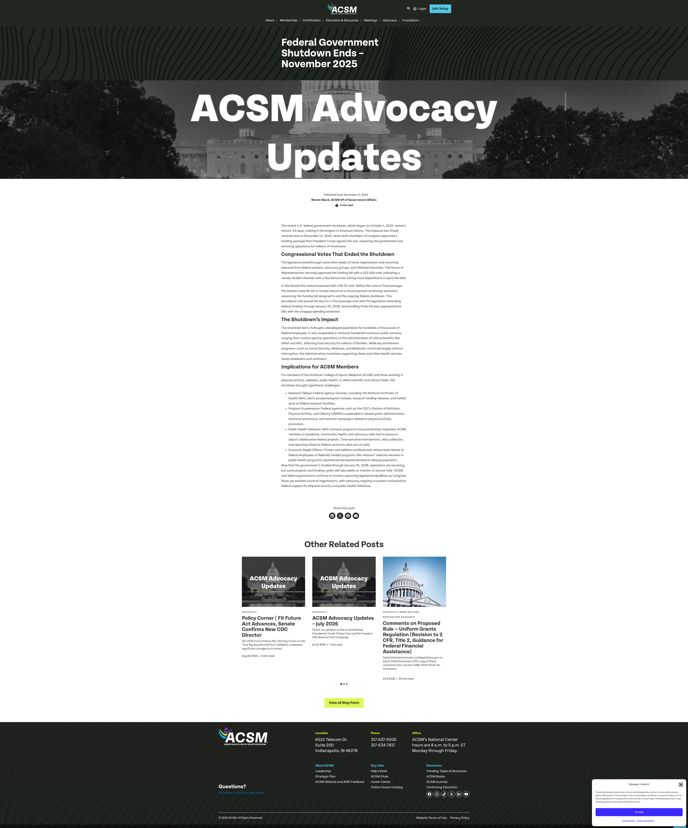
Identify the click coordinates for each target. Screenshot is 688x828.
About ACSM (324, 765)
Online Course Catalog (387, 787)
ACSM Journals (437, 782)
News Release (409, 612)
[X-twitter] (451, 794)
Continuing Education (441, 787)
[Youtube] (466, 794)
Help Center (379, 771)
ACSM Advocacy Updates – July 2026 (343, 621)
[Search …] (408, 8)
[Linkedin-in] (459, 794)
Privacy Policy (459, 818)
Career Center (380, 782)
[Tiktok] (444, 794)
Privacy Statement (645, 821)
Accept (639, 812)
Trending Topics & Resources (446, 771)
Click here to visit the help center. (242, 793)
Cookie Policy (628, 821)
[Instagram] (437, 794)
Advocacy (249, 612)
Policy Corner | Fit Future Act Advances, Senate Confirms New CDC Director (271, 626)
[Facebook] (429, 794)
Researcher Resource (399, 617)
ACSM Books (435, 776)
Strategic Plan (325, 776)
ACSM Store (379, 776)
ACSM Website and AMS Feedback (339, 782)
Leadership (323, 771)
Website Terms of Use (431, 818)
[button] (681, 784)
